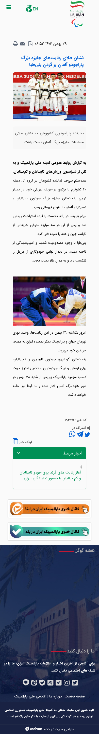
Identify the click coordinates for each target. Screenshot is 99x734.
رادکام (48, 729)
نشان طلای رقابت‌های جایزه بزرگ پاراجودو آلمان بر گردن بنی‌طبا (52, 61)
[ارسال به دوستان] (23, 44)
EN (35, 9)
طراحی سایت (64, 729)
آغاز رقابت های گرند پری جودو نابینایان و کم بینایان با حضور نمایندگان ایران (50, 475)
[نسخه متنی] (15, 44)
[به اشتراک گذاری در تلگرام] (79, 435)
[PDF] (30, 44)
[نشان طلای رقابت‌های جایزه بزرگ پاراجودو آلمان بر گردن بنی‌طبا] (49, 97)
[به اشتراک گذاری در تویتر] (87, 435)
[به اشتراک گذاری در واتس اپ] (72, 435)
